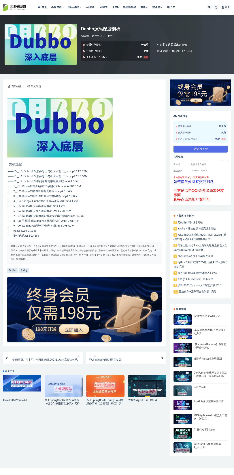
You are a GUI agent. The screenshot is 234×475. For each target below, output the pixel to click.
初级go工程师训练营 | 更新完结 (195, 279)
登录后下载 (200, 149)
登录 (227, 7)
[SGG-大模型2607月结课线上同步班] (182, 337)
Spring (25, 201)
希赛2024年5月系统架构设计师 (195, 256)
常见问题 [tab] (36, 86)
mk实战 (103, 7)
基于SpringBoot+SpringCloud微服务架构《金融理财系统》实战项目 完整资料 (105, 403)
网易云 (144, 7)
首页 (44, 7)
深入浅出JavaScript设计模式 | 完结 (197, 273)
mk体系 (90, 7)
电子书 (171, 7)
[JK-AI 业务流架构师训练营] (182, 408)
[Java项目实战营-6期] (22, 383)
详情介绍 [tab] (16, 86)
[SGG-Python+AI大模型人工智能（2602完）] (182, 422)
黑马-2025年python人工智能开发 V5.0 (199, 285)
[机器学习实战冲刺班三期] (182, 365)
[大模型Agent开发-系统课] (147, 392)
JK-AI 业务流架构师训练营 (209, 401)
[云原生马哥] (182, 393)
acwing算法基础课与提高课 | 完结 (197, 228)
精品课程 (85, 36)
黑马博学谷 (129, 7)
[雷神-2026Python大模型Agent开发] (182, 450)
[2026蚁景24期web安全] (182, 322)
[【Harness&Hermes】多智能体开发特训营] (182, 351)
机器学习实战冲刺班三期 (208, 358)
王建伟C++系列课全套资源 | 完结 (197, 291)
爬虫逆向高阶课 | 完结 (190, 222)
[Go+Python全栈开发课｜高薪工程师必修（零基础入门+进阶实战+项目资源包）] (182, 379)
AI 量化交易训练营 (204, 429)
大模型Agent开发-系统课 (143, 400)
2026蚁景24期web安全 (207, 316)
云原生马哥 (200, 387)
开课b (115, 7)
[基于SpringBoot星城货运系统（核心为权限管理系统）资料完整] (64, 389)
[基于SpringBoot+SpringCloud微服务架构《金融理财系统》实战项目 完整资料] (105, 385)
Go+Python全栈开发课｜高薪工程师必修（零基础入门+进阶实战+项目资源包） (210, 376)
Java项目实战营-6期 (15, 400)
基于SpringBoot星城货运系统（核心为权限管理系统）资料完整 (63, 403)
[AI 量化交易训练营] (182, 436)
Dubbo (28, 171)
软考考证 (157, 7)
